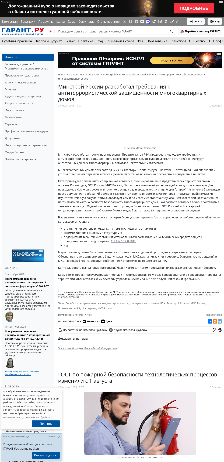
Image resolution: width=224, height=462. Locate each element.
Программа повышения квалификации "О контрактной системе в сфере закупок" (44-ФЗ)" (27, 282)
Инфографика (14, 110)
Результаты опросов (19, 103)
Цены (60, 21)
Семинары (86, 21)
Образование (156, 41)
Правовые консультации (22, 75)
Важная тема (14, 117)
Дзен (109, 321)
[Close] (59, 437)
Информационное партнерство (26, 145)
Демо (72, 21)
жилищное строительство (113, 303)
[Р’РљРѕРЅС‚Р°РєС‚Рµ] (210, 321)
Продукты (46, 21)
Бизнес (70, 41)
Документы (12, 138)
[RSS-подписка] (178, 21)
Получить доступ (46, 455)
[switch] (52, 31)
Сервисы (11, 124)
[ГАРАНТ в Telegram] (154, 21)
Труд (99, 41)
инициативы (139, 303)
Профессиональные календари (26, 131)
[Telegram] (220, 321)
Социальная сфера (120, 41)
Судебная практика (17, 41)
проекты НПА (157, 303)
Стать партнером (110, 21)
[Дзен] (142, 21)
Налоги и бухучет (48, 41)
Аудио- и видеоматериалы (23, 96)
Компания (10, 21)
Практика (85, 41)
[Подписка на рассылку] (124, 21)
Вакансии (28, 21)
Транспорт (178, 41)
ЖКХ (140, 41)
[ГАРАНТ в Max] (148, 21)
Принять (46, 424)
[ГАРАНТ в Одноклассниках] (166, 21)
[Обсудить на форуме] (214, 330)
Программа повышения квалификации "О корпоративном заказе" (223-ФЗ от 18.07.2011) (27, 335)
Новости (11, 57)
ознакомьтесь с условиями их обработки (27, 417)
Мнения (10, 89)
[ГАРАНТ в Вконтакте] (136, 21)
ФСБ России (105, 308)
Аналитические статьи (20, 82)
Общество (197, 41)
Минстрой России (178, 303)
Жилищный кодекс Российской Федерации (87, 348)
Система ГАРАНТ (82, 314)
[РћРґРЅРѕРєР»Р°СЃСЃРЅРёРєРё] (215, 321)
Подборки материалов (20, 159)
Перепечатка (214, 314)
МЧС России (198, 303)
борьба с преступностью (81, 303)
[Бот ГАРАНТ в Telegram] (160, 21)
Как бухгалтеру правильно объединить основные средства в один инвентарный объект (25, 431)
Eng (217, 21)
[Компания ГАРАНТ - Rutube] (172, 21)
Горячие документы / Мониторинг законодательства (26, 66)
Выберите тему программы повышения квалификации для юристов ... (22, 372)
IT (209, 41)
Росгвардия (89, 308)
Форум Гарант (14, 152)
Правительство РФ (69, 308)
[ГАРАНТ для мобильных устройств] (130, 21)
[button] (200, 31)
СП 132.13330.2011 (123, 241)
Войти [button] (198, 21)
